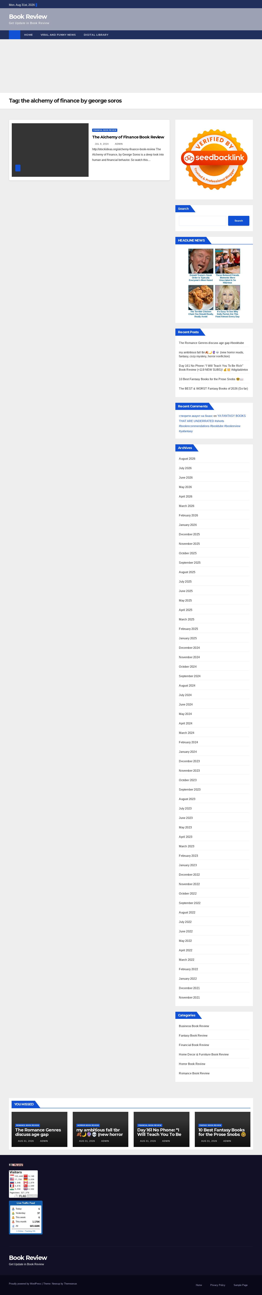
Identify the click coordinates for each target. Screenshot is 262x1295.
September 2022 (190, 903)
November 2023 (189, 770)
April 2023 (185, 836)
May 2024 (185, 713)
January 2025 (188, 638)
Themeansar (70, 1283)
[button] (251, 34)
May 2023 (185, 827)
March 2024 (186, 732)
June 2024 (186, 704)
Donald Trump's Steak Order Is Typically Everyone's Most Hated (201, 277)
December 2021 (189, 988)
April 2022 (185, 950)
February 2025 (188, 628)
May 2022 (185, 940)
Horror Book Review (192, 1063)
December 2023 (189, 761)
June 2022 (186, 931)
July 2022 (185, 921)
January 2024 (188, 751)
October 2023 (187, 780)
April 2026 (185, 496)
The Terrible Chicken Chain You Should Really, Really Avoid (200, 314)
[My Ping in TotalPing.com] (16, 1164)
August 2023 (187, 799)
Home (28, 34)
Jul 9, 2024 (102, 144)
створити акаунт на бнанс (196, 415)
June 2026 (186, 477)
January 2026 (188, 524)
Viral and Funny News (58, 34)
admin (118, 144)
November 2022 (189, 884)
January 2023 (188, 865)
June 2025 (186, 591)
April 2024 (185, 723)
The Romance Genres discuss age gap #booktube (211, 342)
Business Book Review (194, 1026)
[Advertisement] (131, 66)
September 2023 (190, 789)
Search (183, 208)
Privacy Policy (217, 1285)
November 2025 (189, 543)
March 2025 (186, 619)
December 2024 (189, 647)
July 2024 (185, 695)
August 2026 (187, 458)
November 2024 (189, 657)
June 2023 (186, 817)
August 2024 (187, 685)
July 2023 (185, 808)
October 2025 (187, 553)
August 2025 (187, 572)
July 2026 (185, 468)
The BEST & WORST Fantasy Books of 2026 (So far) (213, 388)
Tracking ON (30, 1231)
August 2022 (187, 912)
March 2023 (186, 846)
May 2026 (185, 487)
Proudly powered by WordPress (25, 1283)
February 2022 (188, 969)
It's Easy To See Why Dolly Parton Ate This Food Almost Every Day (227, 314)
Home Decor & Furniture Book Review (204, 1054)
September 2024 (190, 676)
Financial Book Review (104, 130)
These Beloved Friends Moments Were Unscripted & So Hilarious (227, 279)
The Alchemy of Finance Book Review (128, 137)
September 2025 (190, 562)
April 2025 (185, 609)
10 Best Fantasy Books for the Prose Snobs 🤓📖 (211, 379)
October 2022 (187, 893)
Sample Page (241, 1285)
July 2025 (185, 581)
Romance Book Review (194, 1073)
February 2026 (188, 515)
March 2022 (186, 959)
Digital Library (96, 34)
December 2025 (189, 534)
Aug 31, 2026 (26, 1141)
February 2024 (188, 742)
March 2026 (186, 505)
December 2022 (189, 874)
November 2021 (189, 997)
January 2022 (188, 978)
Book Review (28, 16)
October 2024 (187, 666)
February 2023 (188, 855)
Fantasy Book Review (193, 1035)
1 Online (19, 1231)
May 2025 (185, 600)
